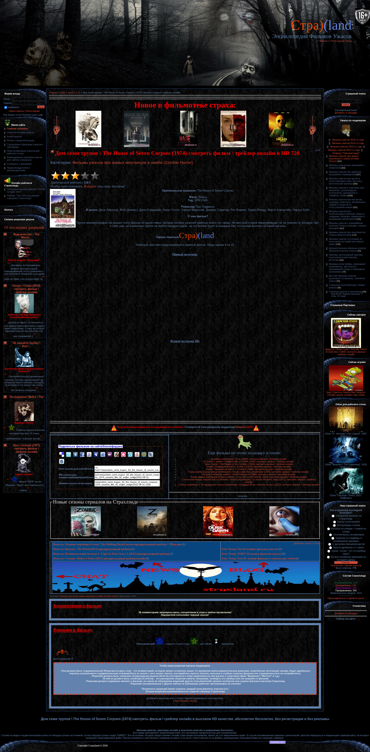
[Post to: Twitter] (68, 454)
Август (71, 92)
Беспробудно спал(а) (348, 525)
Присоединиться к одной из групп (346, 598)
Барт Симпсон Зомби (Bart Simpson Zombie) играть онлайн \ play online (346, 393)
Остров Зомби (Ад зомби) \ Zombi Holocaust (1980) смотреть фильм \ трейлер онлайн (248, 474)
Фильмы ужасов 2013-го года (346, 146)
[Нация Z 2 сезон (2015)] (152, 535)
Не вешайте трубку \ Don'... (26, 344)
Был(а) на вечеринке (348, 521)
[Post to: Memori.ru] (123, 454)
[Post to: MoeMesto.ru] (130, 454)
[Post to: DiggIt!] (75, 454)
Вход (349, 41)
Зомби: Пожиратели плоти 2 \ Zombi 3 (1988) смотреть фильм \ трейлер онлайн (249, 469)
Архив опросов (353, 565)
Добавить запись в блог (306, 543)
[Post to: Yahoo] (109, 454)
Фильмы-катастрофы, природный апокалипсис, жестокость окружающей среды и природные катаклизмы (347, 268)
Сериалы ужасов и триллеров (345, 291)
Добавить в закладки (346, 112)
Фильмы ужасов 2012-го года (344, 150)
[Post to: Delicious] (61, 454)
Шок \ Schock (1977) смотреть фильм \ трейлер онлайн (26, 448)
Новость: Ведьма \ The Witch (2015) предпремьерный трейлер (92, 549)
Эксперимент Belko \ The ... (26, 398)
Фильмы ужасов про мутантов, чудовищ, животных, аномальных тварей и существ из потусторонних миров (347, 203)
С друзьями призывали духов (348, 544)
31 (79, 92)
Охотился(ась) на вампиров (348, 534)
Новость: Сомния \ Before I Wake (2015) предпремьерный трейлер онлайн (99, 558)
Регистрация (337, 41)
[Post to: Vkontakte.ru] (61, 461)
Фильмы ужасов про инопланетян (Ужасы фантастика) (347, 233)
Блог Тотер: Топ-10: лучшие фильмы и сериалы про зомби (258, 558)
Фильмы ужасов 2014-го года (348, 143)
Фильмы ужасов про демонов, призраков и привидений (345, 173)
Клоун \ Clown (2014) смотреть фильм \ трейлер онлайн (26, 289)
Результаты (337, 565)
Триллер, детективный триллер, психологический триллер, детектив (346, 257)
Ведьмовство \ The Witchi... (26, 236)
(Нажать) (241, 427)
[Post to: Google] (89, 454)
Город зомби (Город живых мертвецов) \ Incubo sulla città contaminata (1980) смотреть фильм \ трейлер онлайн (248, 471)
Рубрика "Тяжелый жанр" (346, 153)
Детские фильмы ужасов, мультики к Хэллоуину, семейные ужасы (347, 278)
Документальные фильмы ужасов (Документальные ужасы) (347, 249)
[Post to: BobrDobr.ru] (116, 454)
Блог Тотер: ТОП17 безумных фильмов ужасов (251, 553)
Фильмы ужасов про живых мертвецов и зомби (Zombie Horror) (132, 162)
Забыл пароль (16, 111)
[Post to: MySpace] (95, 454)
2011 (62, 92)
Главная (323, 41)
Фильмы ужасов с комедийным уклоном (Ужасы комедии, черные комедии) (347, 225)
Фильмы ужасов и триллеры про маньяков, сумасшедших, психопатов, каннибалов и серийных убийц (346, 191)
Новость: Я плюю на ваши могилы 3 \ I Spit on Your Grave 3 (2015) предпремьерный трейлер (111, 553)
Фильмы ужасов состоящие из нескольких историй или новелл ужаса (346, 241)
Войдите (90, 186)
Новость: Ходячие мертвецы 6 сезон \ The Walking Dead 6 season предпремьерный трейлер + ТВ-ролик (117, 544)
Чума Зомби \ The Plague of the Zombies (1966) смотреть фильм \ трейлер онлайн (248, 464)
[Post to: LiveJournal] (150, 454)
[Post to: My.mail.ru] (143, 454)
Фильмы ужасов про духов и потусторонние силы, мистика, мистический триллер (345, 181)
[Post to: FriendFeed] (102, 454)
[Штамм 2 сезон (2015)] (284, 535)
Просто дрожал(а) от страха (348, 547)
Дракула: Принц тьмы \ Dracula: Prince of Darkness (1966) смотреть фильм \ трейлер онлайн (346, 352)
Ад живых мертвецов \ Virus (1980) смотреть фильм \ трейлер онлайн (248, 459)
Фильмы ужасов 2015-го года (348, 139)
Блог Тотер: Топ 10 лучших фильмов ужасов (250, 549)
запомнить (13, 107)
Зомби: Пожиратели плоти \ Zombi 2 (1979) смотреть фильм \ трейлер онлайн (248, 466)
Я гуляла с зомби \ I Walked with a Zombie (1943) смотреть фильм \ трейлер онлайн (248, 461)
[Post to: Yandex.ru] (137, 454)
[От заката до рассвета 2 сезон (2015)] (218, 535)
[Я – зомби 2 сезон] (86, 535)
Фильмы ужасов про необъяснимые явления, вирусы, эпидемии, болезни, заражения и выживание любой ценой (347, 215)
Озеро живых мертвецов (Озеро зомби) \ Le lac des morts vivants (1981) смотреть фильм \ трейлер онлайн (248, 477)
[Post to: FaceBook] (82, 454)
